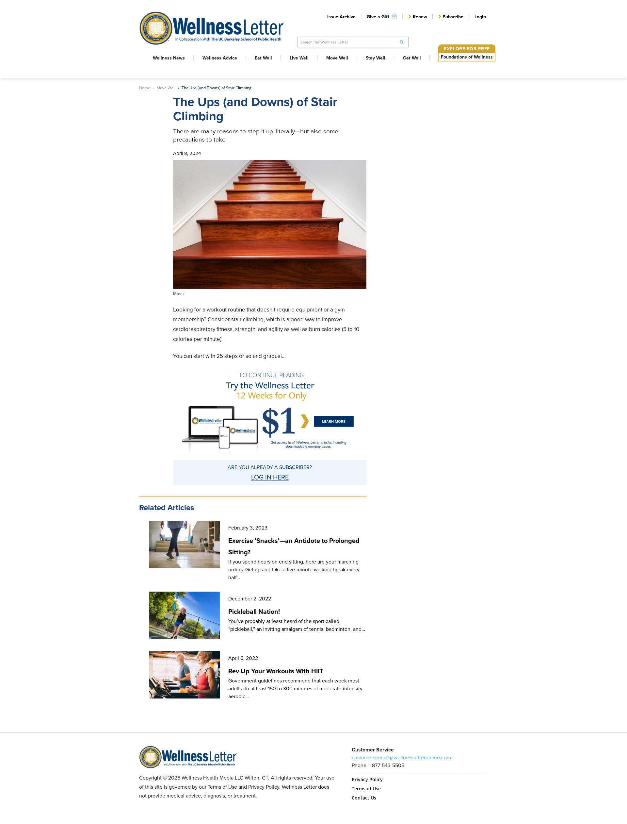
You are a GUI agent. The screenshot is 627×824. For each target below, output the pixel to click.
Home (144, 88)
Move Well (165, 88)
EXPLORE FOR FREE (467, 48)
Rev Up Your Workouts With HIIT (275, 671)
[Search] (402, 42)
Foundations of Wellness (467, 57)
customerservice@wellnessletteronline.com (401, 757)
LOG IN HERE (270, 477)
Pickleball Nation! (254, 611)
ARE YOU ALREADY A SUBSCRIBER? (270, 467)
